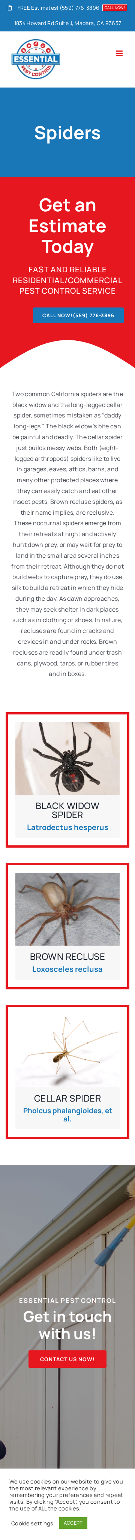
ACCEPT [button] (73, 1522)
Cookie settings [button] (32, 1523)
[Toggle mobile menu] (120, 53)
